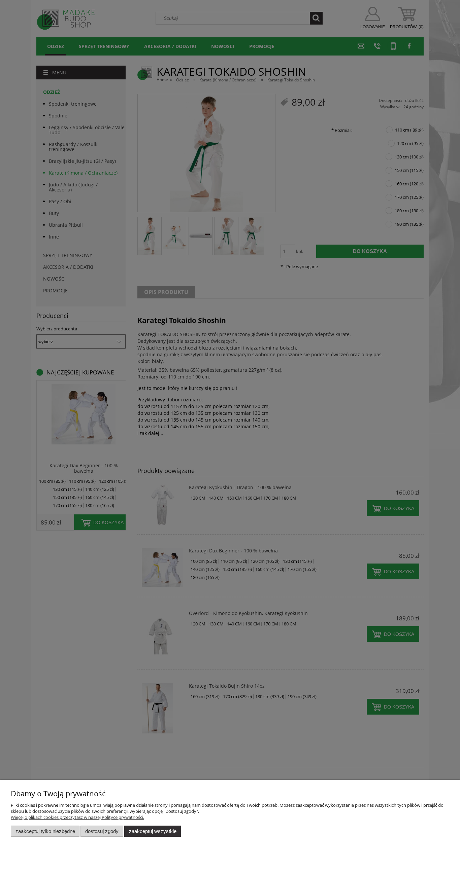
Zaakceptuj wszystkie (152, 831)
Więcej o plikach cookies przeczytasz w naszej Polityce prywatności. (77, 817)
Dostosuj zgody (102, 831)
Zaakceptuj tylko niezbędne (45, 831)
